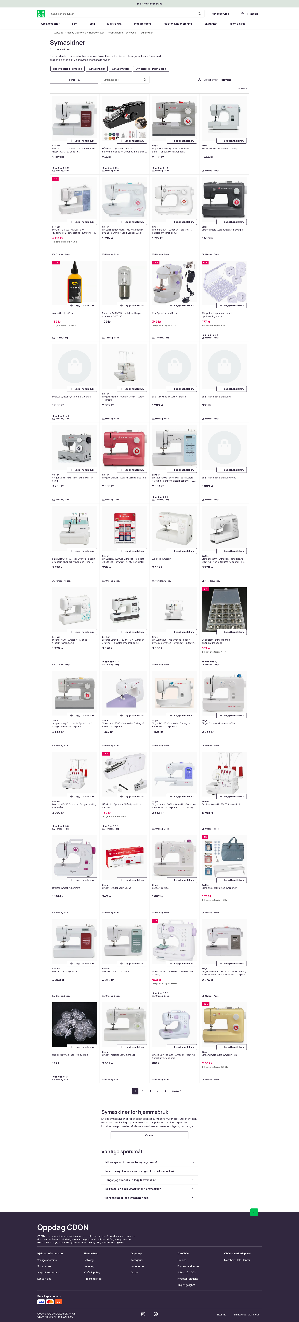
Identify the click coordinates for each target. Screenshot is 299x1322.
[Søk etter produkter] (199, 13)
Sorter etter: (211, 80)
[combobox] (126, 13)
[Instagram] (143, 521)
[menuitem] (50, 23)
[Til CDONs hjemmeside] (41, 13)
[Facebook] (156, 521)
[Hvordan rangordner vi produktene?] (199, 80)
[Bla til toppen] (254, 419)
